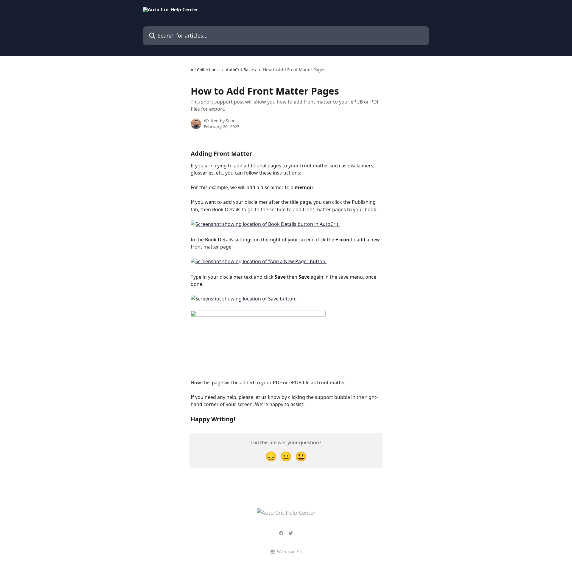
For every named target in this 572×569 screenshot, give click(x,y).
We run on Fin (289, 551)
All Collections (205, 70)
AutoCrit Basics (241, 70)
